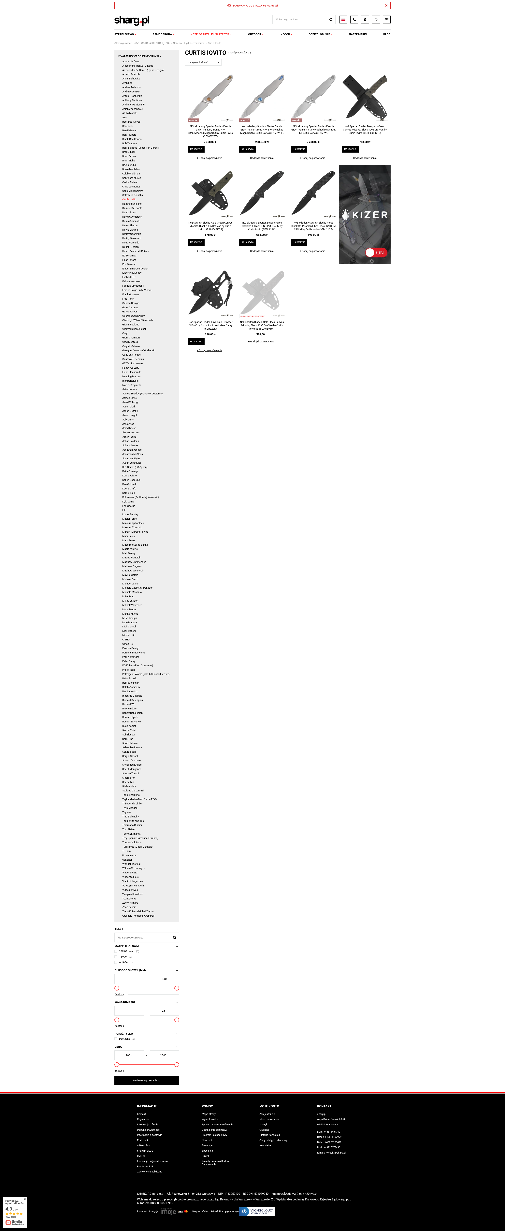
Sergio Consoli (130, 756)
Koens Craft (129, 488)
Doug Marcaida (130, 242)
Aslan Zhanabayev (132, 108)
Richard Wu (128, 704)
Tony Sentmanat (131, 833)
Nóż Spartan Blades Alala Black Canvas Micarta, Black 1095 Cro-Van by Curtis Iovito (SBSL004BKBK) (262, 325)
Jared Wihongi (130, 402)
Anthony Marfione (132, 100)
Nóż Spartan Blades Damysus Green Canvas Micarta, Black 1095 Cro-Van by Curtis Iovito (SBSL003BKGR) (365, 129)
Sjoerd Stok (128, 777)
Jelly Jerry (128, 419)
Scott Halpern (129, 743)
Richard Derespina (132, 700)
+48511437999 (333, 1136)
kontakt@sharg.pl (336, 1152)
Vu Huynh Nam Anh (133, 885)
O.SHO (126, 639)
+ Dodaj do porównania (209, 158)
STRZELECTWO (124, 34)
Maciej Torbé (129, 518)
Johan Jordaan (130, 441)
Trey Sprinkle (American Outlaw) (140, 838)
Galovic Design (130, 303)
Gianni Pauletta (130, 324)
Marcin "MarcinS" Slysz (135, 531)
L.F (124, 510)
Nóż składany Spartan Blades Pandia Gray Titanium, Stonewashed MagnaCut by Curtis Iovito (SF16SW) (313, 129)
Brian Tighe (128, 160)
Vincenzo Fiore (130, 876)
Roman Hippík (130, 717)
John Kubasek (130, 445)
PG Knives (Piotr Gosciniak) (137, 665)
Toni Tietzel (128, 829)
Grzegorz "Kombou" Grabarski (138, 350)
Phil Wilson (128, 669)
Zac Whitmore (130, 902)
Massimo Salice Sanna (135, 544)
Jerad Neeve (129, 428)
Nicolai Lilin (128, 635)
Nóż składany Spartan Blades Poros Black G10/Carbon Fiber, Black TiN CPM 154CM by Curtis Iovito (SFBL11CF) (313, 226)
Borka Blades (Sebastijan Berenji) (141, 147)
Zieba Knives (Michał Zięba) (138, 911)
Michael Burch (130, 579)
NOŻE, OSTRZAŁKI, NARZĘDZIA (210, 34)
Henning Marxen (131, 376)
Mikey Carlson (130, 600)
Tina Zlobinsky (130, 816)
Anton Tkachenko (132, 95)
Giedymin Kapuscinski (134, 328)
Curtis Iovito (129, 199)
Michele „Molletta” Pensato (137, 587)
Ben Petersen (129, 130)
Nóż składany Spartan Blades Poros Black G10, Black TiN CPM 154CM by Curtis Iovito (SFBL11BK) (261, 226)
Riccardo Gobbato (132, 695)
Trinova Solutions (132, 842)
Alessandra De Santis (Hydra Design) (143, 70)
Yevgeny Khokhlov (132, 894)
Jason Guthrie (130, 410)
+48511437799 (332, 1131)
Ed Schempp (129, 255)
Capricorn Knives (131, 177)
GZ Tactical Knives (132, 363)
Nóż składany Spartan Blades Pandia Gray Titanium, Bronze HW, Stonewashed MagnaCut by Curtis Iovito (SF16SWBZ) (210, 131)
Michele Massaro (132, 592)
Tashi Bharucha (131, 794)
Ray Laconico (129, 691)
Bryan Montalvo (130, 169)
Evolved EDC (129, 277)
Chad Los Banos (131, 186)
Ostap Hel (127, 643)
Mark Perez (128, 540)
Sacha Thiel (129, 730)
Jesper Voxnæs (131, 432)
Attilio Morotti (129, 113)
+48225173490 (332, 1147)
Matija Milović (130, 548)
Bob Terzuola (129, 143)
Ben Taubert (129, 134)
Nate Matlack (129, 622)
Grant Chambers (131, 337)
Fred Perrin (128, 298)
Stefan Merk (129, 786)
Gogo (125, 333)
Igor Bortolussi (130, 380)
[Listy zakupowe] (376, 19)
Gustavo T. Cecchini (133, 359)
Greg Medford (130, 341)
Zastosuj (119, 994)
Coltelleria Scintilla (132, 195)
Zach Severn (129, 907)
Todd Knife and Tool (133, 820)
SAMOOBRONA (162, 34)
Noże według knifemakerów (188, 43)
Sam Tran (127, 738)
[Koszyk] (387, 19)
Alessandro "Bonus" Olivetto (137, 65)
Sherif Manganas (131, 769)
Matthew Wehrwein (133, 570)
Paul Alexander (130, 656)
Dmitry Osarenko (131, 233)
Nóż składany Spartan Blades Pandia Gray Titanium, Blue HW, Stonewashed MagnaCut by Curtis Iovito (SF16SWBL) (262, 129)
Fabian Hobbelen (131, 281)
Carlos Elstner (130, 182)
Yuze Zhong (129, 898)
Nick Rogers (129, 630)
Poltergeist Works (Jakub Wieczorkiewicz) (146, 674)
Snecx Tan (128, 782)
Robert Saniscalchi (132, 712)
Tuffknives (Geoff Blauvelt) (137, 846)
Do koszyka (196, 149)
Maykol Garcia (130, 574)
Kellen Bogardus (131, 479)
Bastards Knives (131, 121)
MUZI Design (129, 618)
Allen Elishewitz (131, 78)
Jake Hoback (129, 389)
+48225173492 (333, 1142)
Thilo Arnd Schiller (132, 803)
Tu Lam (126, 851)
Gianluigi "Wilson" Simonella (137, 320)
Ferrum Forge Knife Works (137, 290)
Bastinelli (127, 126)
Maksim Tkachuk (132, 527)
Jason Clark (129, 406)
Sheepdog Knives (132, 764)
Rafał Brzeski (129, 678)
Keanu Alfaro (129, 475)
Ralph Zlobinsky (131, 687)
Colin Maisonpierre (132, 190)
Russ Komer (129, 725)
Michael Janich (130, 583)
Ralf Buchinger (130, 682)
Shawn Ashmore (131, 760)
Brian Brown (129, 156)
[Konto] (365, 19)
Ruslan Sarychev (131, 721)
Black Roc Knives (132, 139)
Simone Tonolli (130, 773)
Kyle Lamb (128, 501)
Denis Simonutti (131, 221)
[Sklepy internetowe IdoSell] (365, 1220)
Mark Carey (128, 536)
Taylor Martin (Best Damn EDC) (139, 799)
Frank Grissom (130, 294)
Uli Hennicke (129, 855)
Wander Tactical (131, 863)
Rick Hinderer (129, 708)
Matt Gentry (128, 553)
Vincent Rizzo (129, 872)
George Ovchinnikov (133, 315)
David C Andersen (132, 216)
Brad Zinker (128, 151)
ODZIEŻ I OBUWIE (319, 34)
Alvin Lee (127, 82)
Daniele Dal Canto (132, 208)
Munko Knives (130, 613)
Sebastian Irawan (132, 747)
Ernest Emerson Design (135, 268)
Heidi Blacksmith (131, 372)
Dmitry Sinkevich (131, 238)
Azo (124, 117)
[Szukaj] (331, 19)
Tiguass (126, 812)
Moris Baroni (129, 609)
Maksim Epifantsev (133, 523)
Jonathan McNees (132, 454)
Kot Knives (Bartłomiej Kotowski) (140, 497)
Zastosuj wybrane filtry (147, 1080)
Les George (128, 505)
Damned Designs (132, 203)
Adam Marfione (130, 61)
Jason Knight (129, 415)
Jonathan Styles (131, 458)
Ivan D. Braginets (131, 385)
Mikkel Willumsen (132, 605)
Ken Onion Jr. (129, 484)
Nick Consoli (129, 626)
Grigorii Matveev (131, 346)
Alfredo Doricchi (131, 74)
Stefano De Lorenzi (133, 790)
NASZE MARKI (358, 34)
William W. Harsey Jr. (134, 868)
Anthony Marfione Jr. (133, 104)
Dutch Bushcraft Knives (135, 251)
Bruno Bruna (129, 164)
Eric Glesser (129, 264)
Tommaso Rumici (132, 825)
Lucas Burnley (130, 514)
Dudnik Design (130, 246)
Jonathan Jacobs (132, 449)
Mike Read (128, 596)
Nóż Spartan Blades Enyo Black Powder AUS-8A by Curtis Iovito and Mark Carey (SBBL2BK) (210, 325)
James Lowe (129, 397)
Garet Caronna (130, 307)
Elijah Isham (129, 259)
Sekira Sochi (129, 751)
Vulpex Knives (130, 889)
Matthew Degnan (131, 566)
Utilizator (127, 859)
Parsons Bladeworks (133, 652)
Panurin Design (130, 648)
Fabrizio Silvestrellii (133, 285)
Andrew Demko (130, 91)
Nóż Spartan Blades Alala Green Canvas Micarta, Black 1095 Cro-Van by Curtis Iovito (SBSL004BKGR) (210, 226)
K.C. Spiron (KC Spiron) (135, 467)
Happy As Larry (130, 367)
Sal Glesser (128, 734)
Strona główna (122, 43)
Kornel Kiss (128, 492)
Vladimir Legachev (132, 881)
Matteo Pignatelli (131, 557)
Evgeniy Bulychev (131, 272)
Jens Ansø (128, 423)
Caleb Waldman (131, 173)
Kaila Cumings (130, 471)
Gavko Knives (129, 311)
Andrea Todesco (131, 87)
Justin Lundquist (131, 462)
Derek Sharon (129, 225)
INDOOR (285, 34)
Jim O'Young (129, 436)
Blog (387, 34)
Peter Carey (128, 661)
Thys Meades (129, 807)
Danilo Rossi (129, 212)
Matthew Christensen (134, 561)
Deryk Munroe (130, 229)
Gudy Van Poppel (131, 354)
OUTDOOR (254, 34)
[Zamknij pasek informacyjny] (386, 5)
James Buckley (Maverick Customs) (142, 393)
